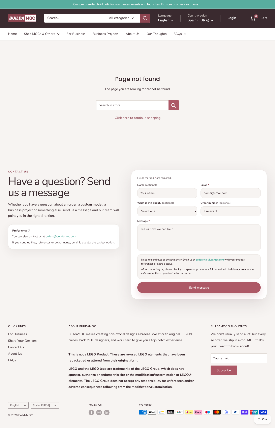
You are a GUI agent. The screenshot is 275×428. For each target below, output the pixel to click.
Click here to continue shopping (137, 118)
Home (12, 34)
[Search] (145, 18)
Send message (199, 288)
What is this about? (155, 203)
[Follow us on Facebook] (91, 412)
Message (143, 221)
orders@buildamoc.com (61, 236)
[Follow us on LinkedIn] (107, 412)
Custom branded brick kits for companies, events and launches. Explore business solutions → (137, 4)
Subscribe (224, 370)
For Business (76, 34)
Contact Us (16, 347)
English (15, 405)
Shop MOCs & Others (39, 34)
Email (205, 185)
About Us (133, 34)
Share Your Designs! (22, 341)
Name (147, 185)
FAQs (178, 34)
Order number (216, 203)
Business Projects (106, 34)
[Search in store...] (174, 105)
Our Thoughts (157, 34)
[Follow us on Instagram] (99, 412)
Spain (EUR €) (41, 405)
